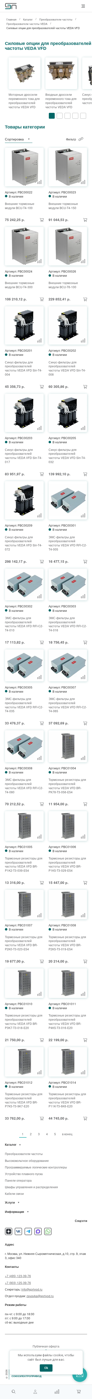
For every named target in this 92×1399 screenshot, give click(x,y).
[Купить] (42, 220)
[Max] (38, 1231)
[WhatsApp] (48, 1231)
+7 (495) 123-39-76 (18, 1276)
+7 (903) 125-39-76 (18, 1283)
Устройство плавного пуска (24, 1174)
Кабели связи (14, 1193)
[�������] (78, 1392)
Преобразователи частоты (24, 1154)
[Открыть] (20, 1145)
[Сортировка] (28, 139)
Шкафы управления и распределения (31, 1187)
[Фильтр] (81, 139)
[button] (52, 116)
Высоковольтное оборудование (27, 1160)
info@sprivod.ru (31, 1289)
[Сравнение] (57, 1392)
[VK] (18, 1231)
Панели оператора (18, 1180)
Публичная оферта (46, 1346)
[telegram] (28, 1231)
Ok (46, 1368)
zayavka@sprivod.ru (40, 1296)
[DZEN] (8, 1231)
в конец (67, 1134)
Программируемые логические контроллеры (36, 1167)
